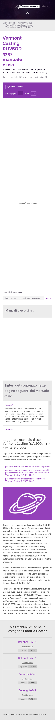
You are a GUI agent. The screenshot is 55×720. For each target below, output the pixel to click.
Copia (48, 298)
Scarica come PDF (16, 87)
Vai (33, 93)
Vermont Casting (24, 23)
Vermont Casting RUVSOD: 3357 (19, 27)
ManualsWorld (9, 23)
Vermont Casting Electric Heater (18, 25)
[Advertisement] (41, 42)
